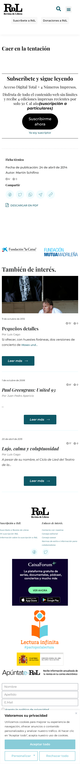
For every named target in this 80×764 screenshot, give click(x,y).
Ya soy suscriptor (40, 132)
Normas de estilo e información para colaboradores (59, 543)
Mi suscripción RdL (9, 534)
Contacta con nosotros (52, 530)
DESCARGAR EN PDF (24, 205)
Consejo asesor (49, 537)
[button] (68, 9)
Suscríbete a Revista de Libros (14, 530)
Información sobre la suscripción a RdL (19, 537)
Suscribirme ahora (40, 121)
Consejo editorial (50, 534)
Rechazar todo (57, 756)
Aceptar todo (40, 744)
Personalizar (21, 756)
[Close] (76, 713)
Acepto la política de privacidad (27, 709)
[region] (40, 737)
